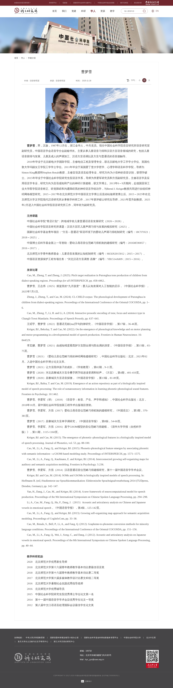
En (157, 11)
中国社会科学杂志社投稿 (106, 3)
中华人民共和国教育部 (35, 638)
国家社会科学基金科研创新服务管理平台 (101, 638)
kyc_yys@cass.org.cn (94, 659)
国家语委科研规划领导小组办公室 (64, 638)
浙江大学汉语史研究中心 (64, 641)
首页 (16, 58)
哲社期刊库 (138, 3)
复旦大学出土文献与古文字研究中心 (33, 641)
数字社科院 (124, 3)
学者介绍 (32, 58)
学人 (23, 58)
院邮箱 (65, 3)
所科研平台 (53, 3)
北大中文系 (151, 638)
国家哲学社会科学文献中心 (82, 3)
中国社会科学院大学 (132, 638)
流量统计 (88, 681)
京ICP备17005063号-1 (111, 675)
